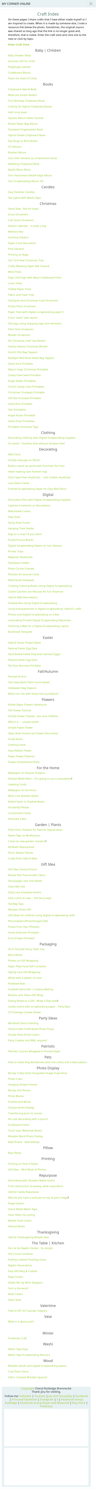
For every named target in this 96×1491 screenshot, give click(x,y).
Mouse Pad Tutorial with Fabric (27, 875)
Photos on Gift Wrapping (23, 960)
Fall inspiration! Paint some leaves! (29, 682)
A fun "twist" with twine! (22, 317)
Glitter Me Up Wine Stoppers (25, 1282)
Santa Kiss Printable (20, 403)
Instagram (47, 1399)
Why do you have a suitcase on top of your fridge (38, 1197)
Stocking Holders (18, 237)
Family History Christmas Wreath (28, 346)
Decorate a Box (17, 818)
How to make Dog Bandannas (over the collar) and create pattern (47, 1062)
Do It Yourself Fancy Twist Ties (26, 949)
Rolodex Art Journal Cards (23, 574)
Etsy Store (78, 1403)
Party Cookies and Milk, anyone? (27, 1040)
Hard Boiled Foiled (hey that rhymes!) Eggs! (34, 654)
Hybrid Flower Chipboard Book (26, 135)
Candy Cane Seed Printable (24, 375)
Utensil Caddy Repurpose (23, 1192)
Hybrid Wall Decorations (22, 597)
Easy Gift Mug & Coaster (22, 1271)
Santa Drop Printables (21, 421)
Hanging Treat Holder (21, 528)
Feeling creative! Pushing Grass (27, 1259)
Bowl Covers (15, 1294)
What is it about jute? (21, 1321)
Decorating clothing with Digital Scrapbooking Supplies (42, 437)
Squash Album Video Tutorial (25, 118)
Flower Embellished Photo (24, 762)
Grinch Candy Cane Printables (26, 386)
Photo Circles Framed (21, 568)
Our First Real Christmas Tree (26, 260)
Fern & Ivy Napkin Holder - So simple (30, 1248)
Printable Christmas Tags (23, 426)
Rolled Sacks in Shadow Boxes (26, 801)
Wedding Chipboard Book (23, 164)
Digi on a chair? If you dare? (25, 534)
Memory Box (15, 231)
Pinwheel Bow (16, 983)
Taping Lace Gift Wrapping (24, 972)
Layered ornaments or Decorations (29, 505)
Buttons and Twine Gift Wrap (25, 995)
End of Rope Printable (21, 938)
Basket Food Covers (20, 1220)
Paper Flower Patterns (21, 756)
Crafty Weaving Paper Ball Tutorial (28, 266)
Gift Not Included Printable (24, 398)
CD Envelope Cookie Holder (24, 1012)
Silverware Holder (18, 562)
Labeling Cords (17, 784)
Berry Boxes (15, 955)
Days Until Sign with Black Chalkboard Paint (34, 277)
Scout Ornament (18, 214)
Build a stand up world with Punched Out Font (36, 465)
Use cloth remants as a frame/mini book (32, 158)
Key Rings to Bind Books (23, 141)
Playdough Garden (19, 67)
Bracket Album (17, 152)
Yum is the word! (18, 1288)
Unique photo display (21, 1107)
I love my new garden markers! (27, 841)
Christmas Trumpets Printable (26, 392)
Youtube (40, 1396)
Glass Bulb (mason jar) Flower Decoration (33, 733)
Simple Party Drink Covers (24, 1034)
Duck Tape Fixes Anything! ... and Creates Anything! (39, 477)
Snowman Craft (17, 1338)
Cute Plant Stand (18, 1371)
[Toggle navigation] (91, 3)
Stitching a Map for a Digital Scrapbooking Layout (38, 626)
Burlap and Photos (19, 1090)
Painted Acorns (17, 676)
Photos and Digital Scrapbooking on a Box (33, 614)
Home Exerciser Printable (23, 932)
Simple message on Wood (24, 460)
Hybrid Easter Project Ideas (24, 642)
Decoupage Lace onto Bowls (25, 880)
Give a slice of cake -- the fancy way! (29, 898)
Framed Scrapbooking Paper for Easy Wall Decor (37, 488)
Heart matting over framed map (27, 471)
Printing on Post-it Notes (23, 1163)
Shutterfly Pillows (18, 807)
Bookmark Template (20, 631)
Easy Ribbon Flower (20, 750)
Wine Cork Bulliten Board (23, 796)
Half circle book (17, 112)
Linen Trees (15, 283)
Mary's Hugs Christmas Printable (28, 369)
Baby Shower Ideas (19, 55)
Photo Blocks (16, 1096)
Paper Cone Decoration (22, 243)
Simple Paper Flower (20, 727)
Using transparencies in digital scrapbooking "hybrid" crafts (44, 608)
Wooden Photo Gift (19, 909)
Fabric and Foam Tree (21, 294)
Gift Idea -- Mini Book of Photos (27, 1169)
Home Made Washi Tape (22, 1209)
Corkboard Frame (18, 1124)
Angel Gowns (16, 1203)
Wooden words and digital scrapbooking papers (37, 1365)
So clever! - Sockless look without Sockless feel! (36, 443)
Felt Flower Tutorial (19, 710)
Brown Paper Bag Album (23, 123)
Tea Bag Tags (16, 903)
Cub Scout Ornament (21, 220)
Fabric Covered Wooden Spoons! (27, 1377)
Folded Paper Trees (19, 289)
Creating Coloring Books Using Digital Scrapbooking (40, 585)
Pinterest (46, 1406)
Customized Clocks (19, 813)
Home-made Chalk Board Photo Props (31, 1029)
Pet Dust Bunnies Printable (24, 665)
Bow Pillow (14, 1153)
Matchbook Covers (19, 511)
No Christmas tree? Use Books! (26, 340)
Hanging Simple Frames (22, 1084)
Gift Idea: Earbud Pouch (22, 869)
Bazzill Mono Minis (19, 169)
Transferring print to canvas (25, 1113)
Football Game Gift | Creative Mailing (30, 989)
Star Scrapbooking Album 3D (25, 181)
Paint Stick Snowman (20, 329)
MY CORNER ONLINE (16, 4)
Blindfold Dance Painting (23, 1023)
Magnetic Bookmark (20, 557)
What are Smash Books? (22, 95)
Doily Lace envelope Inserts (24, 892)
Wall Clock (14, 454)
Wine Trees (14, 271)
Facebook (81, 1396)
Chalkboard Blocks (19, 72)
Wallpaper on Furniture (22, 790)
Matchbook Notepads (21, 580)
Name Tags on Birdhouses (24, 835)
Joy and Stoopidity (60, 1396)
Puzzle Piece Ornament (22, 306)
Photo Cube (15, 1078)
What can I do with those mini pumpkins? (33, 693)
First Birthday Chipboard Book (26, 100)
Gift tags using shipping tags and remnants (35, 323)
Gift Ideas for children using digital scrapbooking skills (41, 915)
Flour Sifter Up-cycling (21, 1214)
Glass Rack (14, 1299)
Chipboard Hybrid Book (22, 89)
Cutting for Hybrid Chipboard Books (30, 106)
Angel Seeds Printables (22, 381)
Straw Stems (15, 739)
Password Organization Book (25, 129)
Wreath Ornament (19, 335)
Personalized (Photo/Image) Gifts (28, 921)
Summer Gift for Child (21, 61)
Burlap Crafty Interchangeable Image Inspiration (37, 1073)
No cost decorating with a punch (28, 1119)
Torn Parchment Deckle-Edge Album (30, 175)
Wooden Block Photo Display (25, 1136)
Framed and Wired (19, 1101)
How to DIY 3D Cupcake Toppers (27, 1310)
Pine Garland (16, 248)
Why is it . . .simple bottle (23, 721)
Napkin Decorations (20, 1265)
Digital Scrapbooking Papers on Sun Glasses (35, 545)
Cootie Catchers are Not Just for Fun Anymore (35, 591)
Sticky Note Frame (19, 522)
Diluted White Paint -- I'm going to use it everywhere (39, 778)
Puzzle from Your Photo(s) (23, 926)
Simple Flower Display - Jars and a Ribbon (33, 716)
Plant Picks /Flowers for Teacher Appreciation (35, 829)
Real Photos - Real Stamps (24, 1142)
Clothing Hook (17, 744)
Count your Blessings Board (25, 1130)
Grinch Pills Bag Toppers (23, 352)
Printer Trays (15, 551)
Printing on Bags (18, 254)
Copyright (27, 1388)
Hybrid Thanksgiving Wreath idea (28, 1237)
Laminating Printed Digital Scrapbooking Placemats (39, 620)
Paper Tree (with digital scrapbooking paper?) (35, 312)
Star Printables (17, 409)
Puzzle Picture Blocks (20, 540)
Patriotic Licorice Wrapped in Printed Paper (34, 1051)
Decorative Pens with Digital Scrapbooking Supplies (39, 499)
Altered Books (16, 1226)
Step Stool (14, 517)
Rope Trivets (15, 1276)
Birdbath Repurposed (21, 847)
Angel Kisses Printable (21, 415)
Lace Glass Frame (18, 483)
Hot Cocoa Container (20, 1254)
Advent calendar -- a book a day (27, 226)
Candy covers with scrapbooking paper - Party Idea (39, 1006)
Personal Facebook (24, 1399)
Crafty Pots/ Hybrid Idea (22, 858)
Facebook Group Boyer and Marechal (44, 1403)
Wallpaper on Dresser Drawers (26, 773)
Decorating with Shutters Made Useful (31, 1180)
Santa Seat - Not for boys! (23, 208)
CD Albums (15, 146)
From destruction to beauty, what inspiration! (35, 1186)
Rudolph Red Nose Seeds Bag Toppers (31, 358)
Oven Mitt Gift (16, 886)
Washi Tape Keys (18, 1349)
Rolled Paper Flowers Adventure (27, 704)
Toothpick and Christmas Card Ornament (33, 300)
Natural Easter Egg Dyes (22, 648)
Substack (25, 1396)
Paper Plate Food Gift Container (27, 966)
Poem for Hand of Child (22, 78)
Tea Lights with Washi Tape (24, 197)
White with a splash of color (25, 977)
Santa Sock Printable (20, 363)
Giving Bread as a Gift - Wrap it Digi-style (32, 1000)
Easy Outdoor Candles (21, 192)
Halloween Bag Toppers (22, 688)
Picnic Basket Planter (20, 852)
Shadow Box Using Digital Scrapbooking (32, 603)
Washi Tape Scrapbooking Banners (29, 1354)
